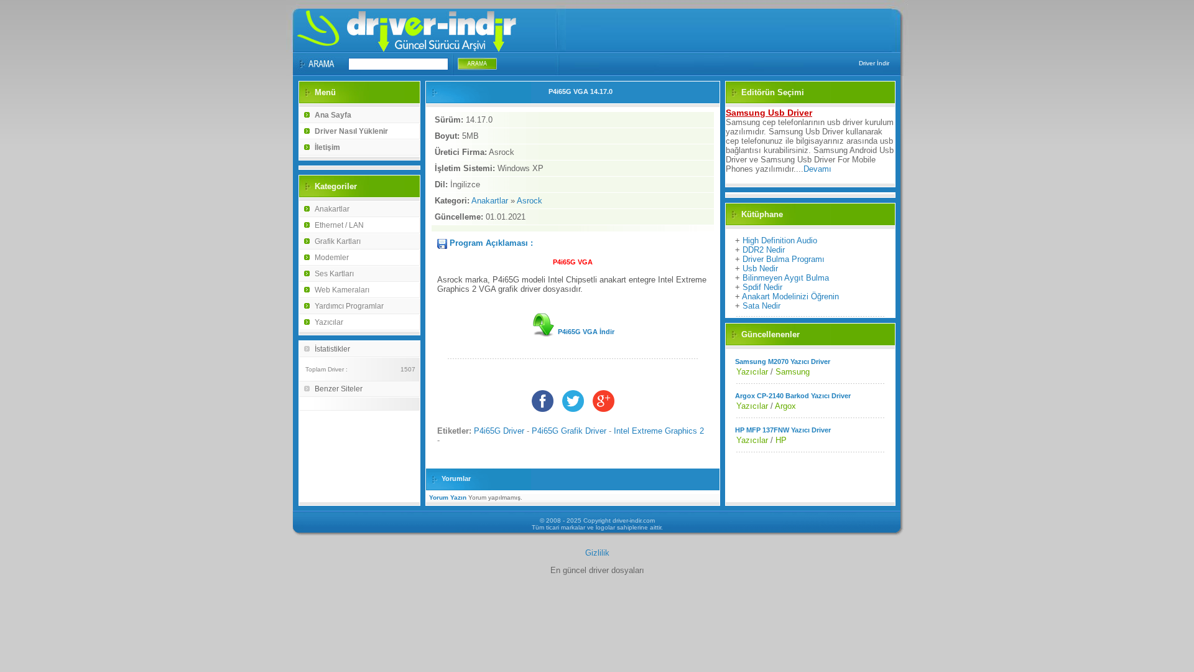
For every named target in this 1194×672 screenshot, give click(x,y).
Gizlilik (597, 553)
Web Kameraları (342, 290)
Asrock (529, 200)
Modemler (332, 257)
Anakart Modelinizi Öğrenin (790, 296)
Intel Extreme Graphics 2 (659, 431)
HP (781, 440)
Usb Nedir (760, 268)
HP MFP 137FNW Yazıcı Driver (783, 430)
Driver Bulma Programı (784, 259)
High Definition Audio (780, 240)
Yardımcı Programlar (349, 306)
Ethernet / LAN (339, 225)
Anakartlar (332, 209)
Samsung (792, 371)
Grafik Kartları (338, 241)
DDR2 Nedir (764, 249)
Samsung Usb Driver (769, 113)
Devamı (817, 169)
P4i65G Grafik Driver (569, 431)
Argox (785, 406)
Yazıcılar (329, 322)
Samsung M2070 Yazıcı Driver (782, 361)
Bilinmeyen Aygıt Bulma (786, 277)
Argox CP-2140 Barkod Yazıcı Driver (793, 395)
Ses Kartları (334, 273)
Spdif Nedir (762, 287)
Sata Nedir (761, 305)
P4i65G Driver (499, 431)
